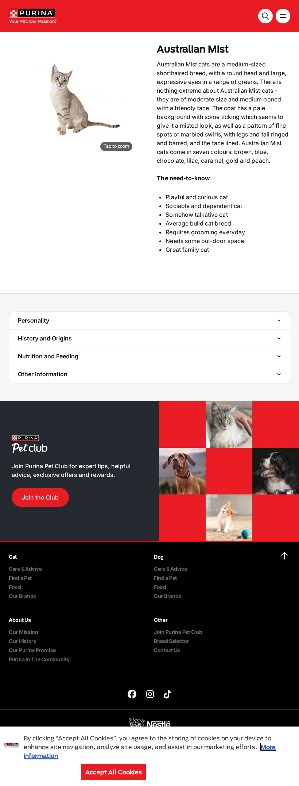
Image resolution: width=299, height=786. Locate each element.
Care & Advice (25, 569)
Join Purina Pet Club (178, 632)
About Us (20, 620)
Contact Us (167, 650)
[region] (149, 756)
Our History (22, 641)
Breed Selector (171, 641)
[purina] (132, 694)
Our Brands (22, 596)
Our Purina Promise (32, 650)
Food (15, 587)
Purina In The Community (39, 659)
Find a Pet (20, 578)
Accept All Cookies (113, 771)
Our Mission (23, 632)
